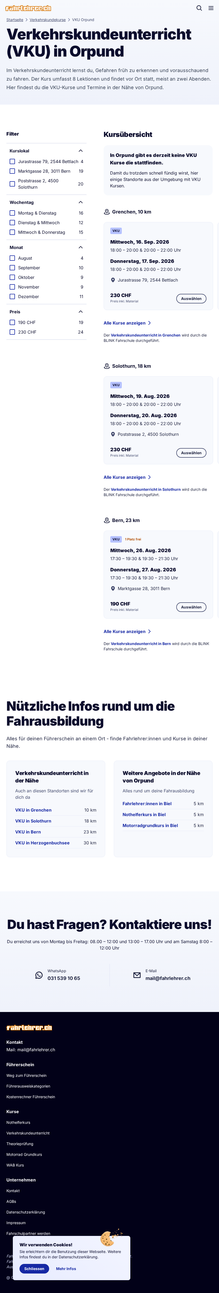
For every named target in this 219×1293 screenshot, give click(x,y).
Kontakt (13, 1190)
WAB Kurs (15, 1165)
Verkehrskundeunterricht (28, 1133)
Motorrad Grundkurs (24, 1154)
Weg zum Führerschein (26, 1075)
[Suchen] (199, 8)
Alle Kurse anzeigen (125, 323)
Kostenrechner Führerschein (30, 1096)
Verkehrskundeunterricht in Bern (141, 643)
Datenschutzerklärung (25, 1212)
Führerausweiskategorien (28, 1086)
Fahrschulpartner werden (28, 1233)
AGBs (11, 1201)
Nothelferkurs (18, 1122)
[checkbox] (46, 161)
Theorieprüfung (19, 1143)
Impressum (16, 1222)
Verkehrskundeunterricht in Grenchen (146, 335)
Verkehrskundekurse (48, 19)
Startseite (14, 19)
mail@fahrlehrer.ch (36, 1049)
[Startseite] (28, 8)
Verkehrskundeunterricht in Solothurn (146, 489)
